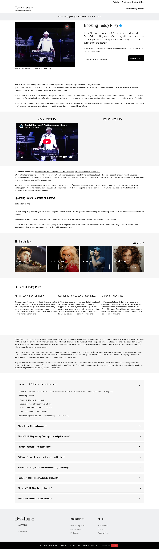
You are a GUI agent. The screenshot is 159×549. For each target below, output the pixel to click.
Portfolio (116, 2)
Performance (80, 16)
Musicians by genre (65, 16)
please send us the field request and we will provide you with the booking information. (67, 85)
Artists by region (94, 16)
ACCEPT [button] (114, 545)
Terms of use (103, 526)
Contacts (101, 529)
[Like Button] (67, 26)
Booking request (35, 267)
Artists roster (126, 2)
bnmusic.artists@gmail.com (135, 9)
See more (137, 243)
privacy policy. (106, 545)
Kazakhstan (22, 532)
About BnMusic (139, 2)
